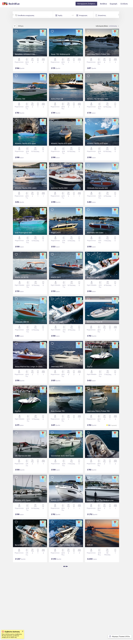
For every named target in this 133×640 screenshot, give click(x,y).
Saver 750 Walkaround (60, 54)
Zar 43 (17, 411)
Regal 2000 (56, 232)
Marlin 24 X (56, 277)
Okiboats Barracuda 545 (97, 188)
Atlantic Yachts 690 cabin (26, 188)
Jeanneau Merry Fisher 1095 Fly (64, 545)
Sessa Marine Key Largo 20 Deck (28, 366)
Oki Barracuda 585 (23, 456)
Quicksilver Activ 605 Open (62, 456)
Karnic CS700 (57, 500)
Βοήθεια (103, 4)
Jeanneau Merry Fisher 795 (98, 54)
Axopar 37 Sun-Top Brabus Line (100, 500)
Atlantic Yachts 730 (95, 456)
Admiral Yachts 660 (59, 188)
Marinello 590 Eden (95, 232)
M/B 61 (90, 545)
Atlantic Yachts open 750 (97, 99)
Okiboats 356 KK (22, 322)
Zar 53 (89, 366)
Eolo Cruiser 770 (58, 411)
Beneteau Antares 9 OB (25, 54)
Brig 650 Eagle (93, 277)
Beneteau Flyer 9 (22, 545)
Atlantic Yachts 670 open (25, 143)
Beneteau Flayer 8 (94, 322)
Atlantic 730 (20, 99)
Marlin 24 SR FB (21, 277)
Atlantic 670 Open (22, 500)
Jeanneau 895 (57, 366)
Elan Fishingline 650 (23, 232)
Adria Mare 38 (57, 99)
